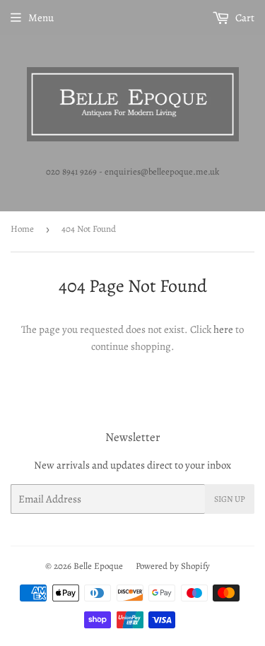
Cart (243, 18)
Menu (41, 18)
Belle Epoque (98, 566)
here (223, 329)
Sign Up (229, 499)
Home (22, 229)
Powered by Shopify (173, 566)
